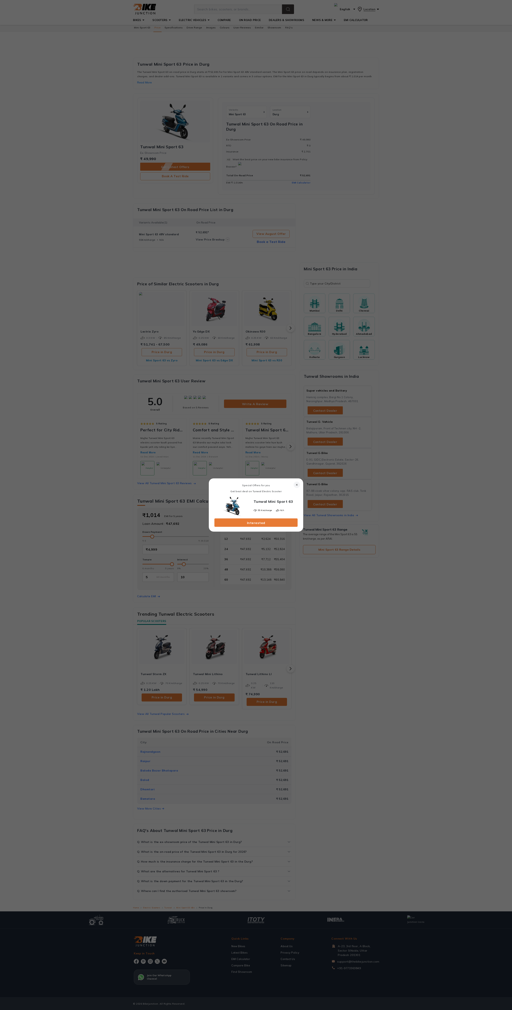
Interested (256, 523)
